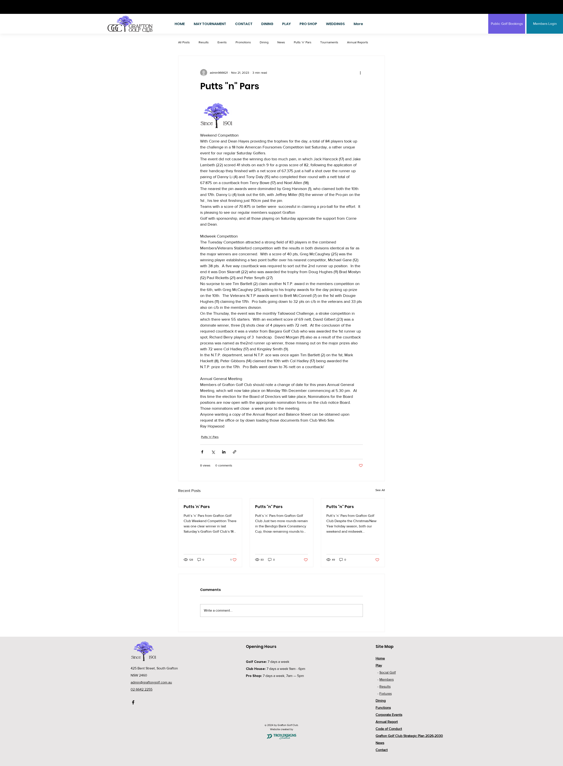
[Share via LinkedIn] (224, 452)
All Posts (184, 42)
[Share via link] (234, 452)
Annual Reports (357, 42)
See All (380, 490)
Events (222, 42)
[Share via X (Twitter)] (213, 452)
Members (386, 679)
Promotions (243, 42)
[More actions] (360, 72)
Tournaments (329, 42)
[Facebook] (133, 702)
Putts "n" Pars (269, 506)
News (281, 42)
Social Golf (387, 672)
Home (380, 658)
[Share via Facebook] (202, 452)
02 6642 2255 (141, 689)
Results (204, 42)
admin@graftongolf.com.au (151, 682)
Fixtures (385, 693)
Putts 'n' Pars (302, 42)
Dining (264, 42)
